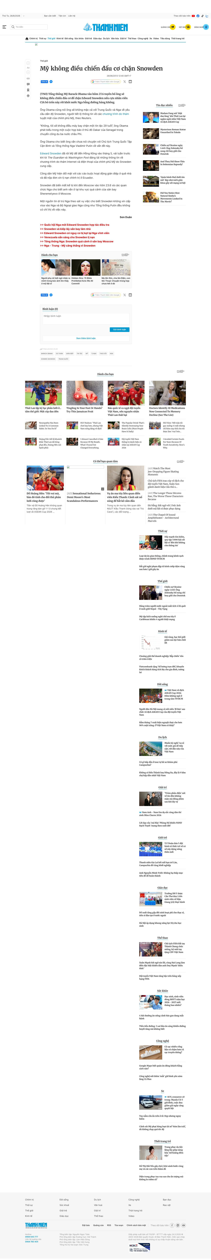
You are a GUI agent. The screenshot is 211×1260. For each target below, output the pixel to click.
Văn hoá (98, 1205)
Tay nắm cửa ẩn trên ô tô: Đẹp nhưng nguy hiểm (160, 1117)
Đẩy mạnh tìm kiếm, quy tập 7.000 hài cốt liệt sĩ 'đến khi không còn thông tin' (174, 541)
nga (111, 353)
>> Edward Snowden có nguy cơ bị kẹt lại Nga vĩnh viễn (74, 233)
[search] (29, 27)
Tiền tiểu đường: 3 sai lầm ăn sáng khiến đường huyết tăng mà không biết (162, 1027)
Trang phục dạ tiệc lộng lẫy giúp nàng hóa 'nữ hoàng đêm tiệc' (173, 1151)
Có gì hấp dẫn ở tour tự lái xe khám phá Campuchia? (158, 763)
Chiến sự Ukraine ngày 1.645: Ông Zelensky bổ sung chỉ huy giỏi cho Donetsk (174, 591)
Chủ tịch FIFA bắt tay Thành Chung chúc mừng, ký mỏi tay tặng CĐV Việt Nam (174, 947)
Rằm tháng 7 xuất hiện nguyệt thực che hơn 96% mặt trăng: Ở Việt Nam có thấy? (160, 724)
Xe (150, 38)
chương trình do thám (116, 114)
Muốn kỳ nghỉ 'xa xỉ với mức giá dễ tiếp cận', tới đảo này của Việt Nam (174, 747)
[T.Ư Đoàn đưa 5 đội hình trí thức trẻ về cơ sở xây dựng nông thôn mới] (150, 849)
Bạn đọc (167, 1199)
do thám (59, 353)
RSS (109, 1225)
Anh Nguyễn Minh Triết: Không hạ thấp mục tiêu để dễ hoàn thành (161, 874)
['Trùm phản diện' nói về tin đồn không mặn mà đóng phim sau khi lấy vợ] (150, 799)
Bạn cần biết (50, 16)
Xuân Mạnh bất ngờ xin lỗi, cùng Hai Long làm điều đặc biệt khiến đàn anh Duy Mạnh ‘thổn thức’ (162, 965)
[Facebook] (198, 16)
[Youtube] (193, 16)
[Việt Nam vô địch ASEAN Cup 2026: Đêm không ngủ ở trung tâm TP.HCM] (150, 696)
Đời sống (69, 38)
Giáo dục (97, 38)
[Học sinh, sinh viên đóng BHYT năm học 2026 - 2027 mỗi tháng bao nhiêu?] (150, 1002)
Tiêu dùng (165, 38)
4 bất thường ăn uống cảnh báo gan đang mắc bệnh (161, 1017)
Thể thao (132, 38)
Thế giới (51, 38)
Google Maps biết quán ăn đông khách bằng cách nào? (160, 1067)
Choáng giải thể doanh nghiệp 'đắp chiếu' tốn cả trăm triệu (161, 657)
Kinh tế (60, 38)
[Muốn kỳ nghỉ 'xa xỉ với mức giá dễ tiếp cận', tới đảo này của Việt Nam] (150, 749)
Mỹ (87, 353)
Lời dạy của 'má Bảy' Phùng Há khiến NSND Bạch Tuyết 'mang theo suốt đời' (160, 824)
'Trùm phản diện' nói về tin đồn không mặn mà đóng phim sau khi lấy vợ (174, 797)
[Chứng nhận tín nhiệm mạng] (139, 1248)
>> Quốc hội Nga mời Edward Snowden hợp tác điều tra (74, 224)
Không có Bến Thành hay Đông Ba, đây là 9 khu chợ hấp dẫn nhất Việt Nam (162, 774)
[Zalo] (207, 16)
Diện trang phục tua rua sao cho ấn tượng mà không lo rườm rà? (161, 1178)
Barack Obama (47, 353)
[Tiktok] (202, 16)
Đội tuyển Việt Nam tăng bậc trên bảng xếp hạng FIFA (160, 977)
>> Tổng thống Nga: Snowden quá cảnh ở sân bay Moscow (76, 241)
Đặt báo (86, 1225)
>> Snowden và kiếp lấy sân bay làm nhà (65, 229)
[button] (28, 63)
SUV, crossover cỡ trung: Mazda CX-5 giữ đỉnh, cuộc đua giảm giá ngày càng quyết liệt (174, 1103)
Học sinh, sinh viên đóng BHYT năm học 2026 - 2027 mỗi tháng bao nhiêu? (174, 1000)
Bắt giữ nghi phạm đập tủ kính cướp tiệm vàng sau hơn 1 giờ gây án (162, 568)
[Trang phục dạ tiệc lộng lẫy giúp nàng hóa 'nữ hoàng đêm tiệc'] (150, 1153)
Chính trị (33, 38)
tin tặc (79, 353)
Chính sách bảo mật (136, 1225)
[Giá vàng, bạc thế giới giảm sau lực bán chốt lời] (150, 643)
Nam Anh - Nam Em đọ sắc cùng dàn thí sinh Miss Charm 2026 (160, 814)
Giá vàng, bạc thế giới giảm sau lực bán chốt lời (175, 640)
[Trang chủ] (27, 38)
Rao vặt (167, 1205)
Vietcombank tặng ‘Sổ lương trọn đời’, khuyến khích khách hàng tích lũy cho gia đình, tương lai (161, 669)
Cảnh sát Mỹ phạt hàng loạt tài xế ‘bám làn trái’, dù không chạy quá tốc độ (162, 1128)
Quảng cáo (98, 1225)
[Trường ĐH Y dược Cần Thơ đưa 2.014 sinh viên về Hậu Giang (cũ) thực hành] (150, 899)
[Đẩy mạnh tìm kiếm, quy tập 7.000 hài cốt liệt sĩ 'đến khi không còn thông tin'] (150, 542)
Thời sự (42, 38)
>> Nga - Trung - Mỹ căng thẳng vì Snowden (67, 245)
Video (156, 38)
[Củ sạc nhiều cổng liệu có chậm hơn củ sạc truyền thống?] (150, 1052)
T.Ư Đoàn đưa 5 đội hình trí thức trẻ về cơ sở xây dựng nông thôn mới (175, 847)
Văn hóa (115, 38)
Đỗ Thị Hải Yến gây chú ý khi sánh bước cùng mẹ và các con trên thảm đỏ (161, 1167)
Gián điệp (69, 353)
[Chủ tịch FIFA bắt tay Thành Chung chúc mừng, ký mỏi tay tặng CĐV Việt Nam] (150, 949)
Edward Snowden (50, 153)
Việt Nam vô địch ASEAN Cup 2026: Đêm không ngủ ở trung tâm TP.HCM (174, 694)
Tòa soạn (119, 1225)
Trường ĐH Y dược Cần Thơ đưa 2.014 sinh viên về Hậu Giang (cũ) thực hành (174, 897)
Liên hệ (71, 16)
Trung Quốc (63, 359)
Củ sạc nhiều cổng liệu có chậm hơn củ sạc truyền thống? (174, 1049)
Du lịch (106, 38)
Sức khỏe (79, 38)
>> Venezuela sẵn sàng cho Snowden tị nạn (67, 237)
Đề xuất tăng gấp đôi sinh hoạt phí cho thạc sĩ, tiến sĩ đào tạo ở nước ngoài (161, 914)
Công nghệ (143, 38)
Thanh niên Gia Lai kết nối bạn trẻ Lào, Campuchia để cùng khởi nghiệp (158, 864)
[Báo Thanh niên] (36, 1225)
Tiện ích (62, 16)
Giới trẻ (88, 38)
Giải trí (123, 38)
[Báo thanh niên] (105, 27)
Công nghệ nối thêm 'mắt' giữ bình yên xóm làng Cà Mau (160, 1077)
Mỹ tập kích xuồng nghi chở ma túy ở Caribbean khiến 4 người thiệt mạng (157, 618)
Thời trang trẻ (177, 38)
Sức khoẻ (64, 1205)
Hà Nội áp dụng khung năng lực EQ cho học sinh (160, 924)
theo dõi (103, 353)
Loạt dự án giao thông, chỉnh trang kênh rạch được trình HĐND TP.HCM (161, 557)
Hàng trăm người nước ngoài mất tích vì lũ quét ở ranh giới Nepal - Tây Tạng (162, 607)
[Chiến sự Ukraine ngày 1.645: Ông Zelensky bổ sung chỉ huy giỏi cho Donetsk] (150, 592)
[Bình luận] (28, 84)
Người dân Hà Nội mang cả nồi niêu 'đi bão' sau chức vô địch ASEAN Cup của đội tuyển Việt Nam (162, 712)
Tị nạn (93, 353)
